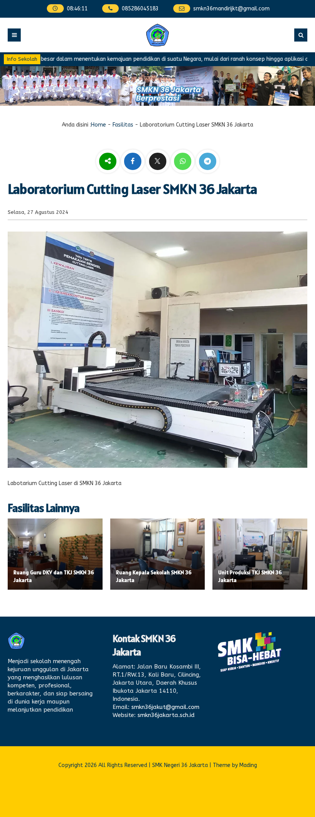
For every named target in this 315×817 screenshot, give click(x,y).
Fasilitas (123, 125)
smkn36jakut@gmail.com (165, 707)
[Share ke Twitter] (158, 161)
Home (98, 125)
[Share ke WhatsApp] (182, 162)
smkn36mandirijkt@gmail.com (231, 8)
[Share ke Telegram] (207, 161)
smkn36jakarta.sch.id (166, 715)
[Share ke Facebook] (133, 161)
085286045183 (140, 8)
